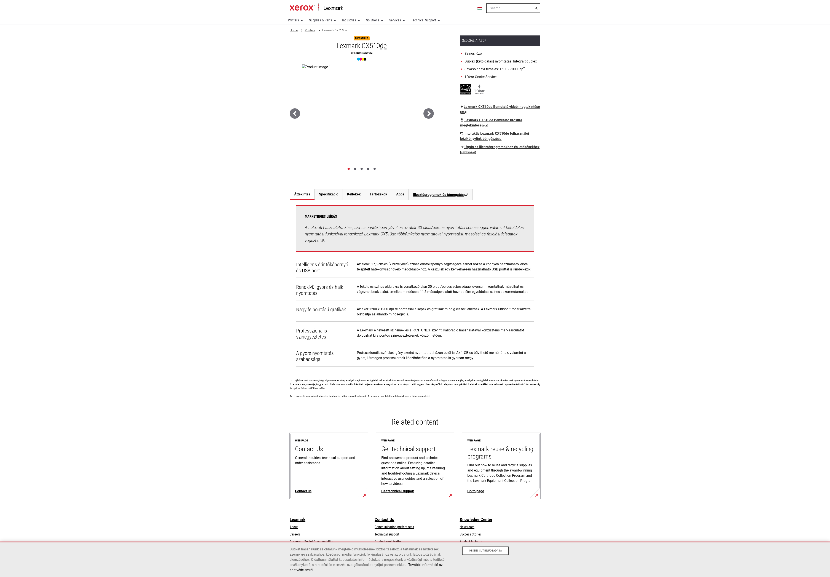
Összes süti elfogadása (485, 550)
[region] (415, 559)
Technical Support (423, 20)
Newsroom (467, 527)
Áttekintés (302, 194)
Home (316, 7)
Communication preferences (394, 527)
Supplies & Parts (320, 20)
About (294, 527)
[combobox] (513, 8)
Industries (349, 20)
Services (395, 20)
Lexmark (297, 519)
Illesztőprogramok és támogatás (438, 195)
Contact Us (384, 519)
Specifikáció (328, 194)
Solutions (372, 20)
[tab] (349, 169)
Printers (293, 20)
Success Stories (471, 534)
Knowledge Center (476, 519)
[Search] (536, 8)
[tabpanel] (415, 287)
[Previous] (295, 113)
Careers (295, 534)
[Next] (428, 113)
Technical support (387, 534)
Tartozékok (378, 194)
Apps (400, 194)
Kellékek (354, 194)
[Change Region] (480, 8)
